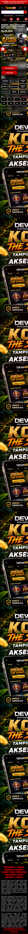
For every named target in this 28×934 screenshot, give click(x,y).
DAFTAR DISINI (9, 68)
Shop (2, 7)
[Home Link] (10, 8)
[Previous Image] (3, 49)
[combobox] (12, 12)
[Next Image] (25, 49)
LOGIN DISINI (9, 73)
